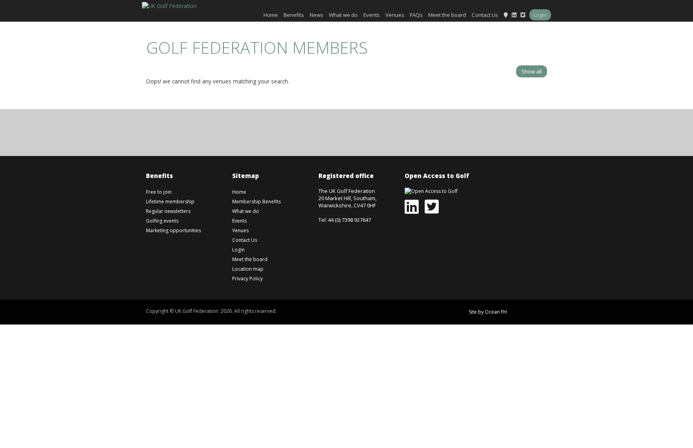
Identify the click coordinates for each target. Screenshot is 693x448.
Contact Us (485, 14)
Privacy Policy (247, 278)
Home (270, 14)
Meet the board (447, 14)
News (316, 14)
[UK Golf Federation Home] (169, 5)
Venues (394, 14)
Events (371, 14)
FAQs (416, 14)
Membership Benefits (256, 201)
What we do (343, 14)
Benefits (294, 14)
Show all (531, 71)
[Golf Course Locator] (506, 15)
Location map (247, 269)
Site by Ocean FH (488, 311)
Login (540, 14)
